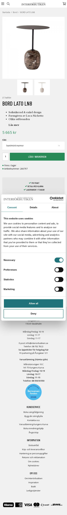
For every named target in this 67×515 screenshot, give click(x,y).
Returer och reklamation (33, 457)
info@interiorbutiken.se (37, 343)
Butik (33, 486)
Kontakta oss (33, 420)
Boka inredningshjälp (34, 428)
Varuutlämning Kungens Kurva (33, 424)
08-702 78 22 (37, 346)
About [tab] (55, 207)
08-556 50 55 (37, 380)
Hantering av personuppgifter (33, 453)
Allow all (33, 303)
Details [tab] (33, 207)
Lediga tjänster (33, 490)
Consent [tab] (12, 207)
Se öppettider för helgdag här (34, 349)
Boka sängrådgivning (33, 412)
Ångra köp (33, 432)
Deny (33, 313)
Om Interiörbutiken (33, 478)
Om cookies (33, 461)
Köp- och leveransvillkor (33, 449)
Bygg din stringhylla (33, 416)
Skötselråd (33, 445)
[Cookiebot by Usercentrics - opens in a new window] (49, 199)
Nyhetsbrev (33, 465)
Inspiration (34, 482)
